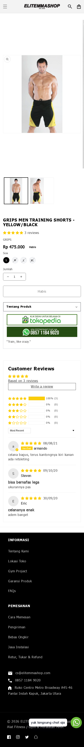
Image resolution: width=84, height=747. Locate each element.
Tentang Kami (18, 551)
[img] (31, 443)
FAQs (12, 591)
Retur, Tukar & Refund (25, 657)
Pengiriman (16, 627)
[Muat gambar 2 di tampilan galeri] (42, 191)
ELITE (25, 721)
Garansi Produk (20, 581)
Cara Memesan (19, 617)
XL (32, 260)
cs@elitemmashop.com (32, 673)
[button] (5, 6)
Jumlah (7, 269)
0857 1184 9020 (27, 680)
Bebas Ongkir (18, 637)
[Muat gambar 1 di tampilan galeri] (16, 191)
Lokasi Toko (17, 561)
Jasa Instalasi (18, 647)
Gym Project (17, 571)
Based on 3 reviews (23, 380)
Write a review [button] (42, 386)
